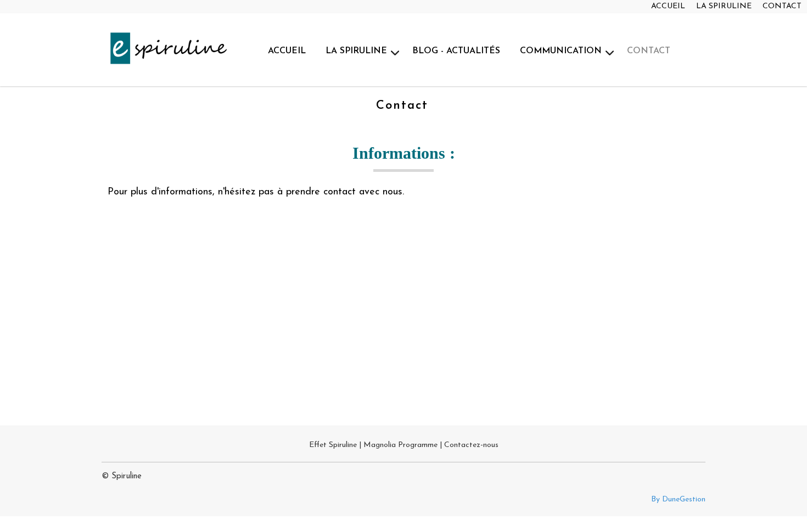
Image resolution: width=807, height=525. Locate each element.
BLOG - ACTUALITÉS (456, 51)
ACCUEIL (668, 6)
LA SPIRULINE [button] (356, 51)
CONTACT (782, 6)
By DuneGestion (678, 499)
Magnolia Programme (400, 445)
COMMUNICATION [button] (561, 51)
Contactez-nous (471, 445)
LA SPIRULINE (724, 6)
